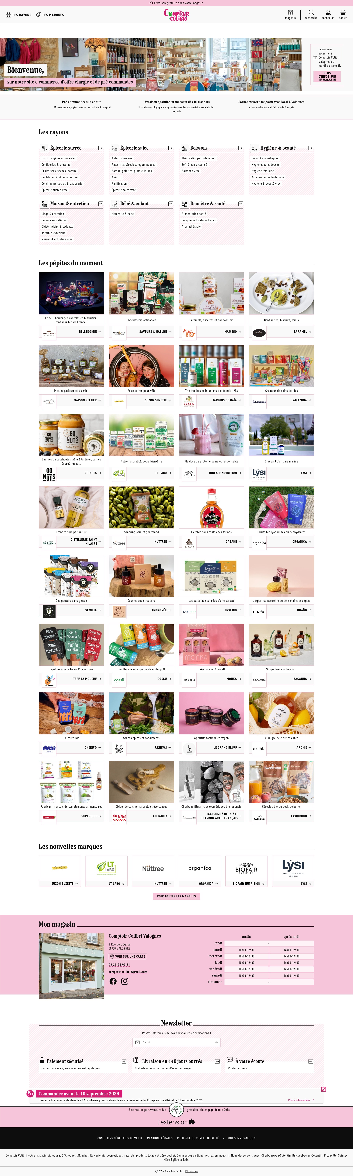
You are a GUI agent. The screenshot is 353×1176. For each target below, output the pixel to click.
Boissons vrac (190, 171)
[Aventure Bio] (176, 1109)
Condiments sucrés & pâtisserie (62, 183)
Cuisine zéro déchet (54, 220)
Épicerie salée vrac (124, 190)
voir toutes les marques (176, 896)
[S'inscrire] (213, 1042)
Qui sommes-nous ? (242, 1138)
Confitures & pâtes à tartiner (60, 177)
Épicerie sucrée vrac (54, 190)
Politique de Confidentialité (198, 1138)
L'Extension (191, 1171)
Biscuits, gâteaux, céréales (59, 158)
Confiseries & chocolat (56, 164)
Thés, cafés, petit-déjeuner (199, 158)
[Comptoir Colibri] (176, 15)
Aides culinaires (122, 158)
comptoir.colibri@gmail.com (128, 972)
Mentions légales (160, 1138)
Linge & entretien (53, 214)
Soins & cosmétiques (265, 158)
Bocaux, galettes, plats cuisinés (132, 171)
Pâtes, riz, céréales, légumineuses (133, 164)
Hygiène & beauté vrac (266, 183)
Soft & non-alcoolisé (194, 164)
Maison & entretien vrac (57, 239)
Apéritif (116, 177)
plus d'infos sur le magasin (327, 76)
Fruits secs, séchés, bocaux (59, 171)
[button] (311, 15)
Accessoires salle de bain (268, 177)
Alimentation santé (194, 214)
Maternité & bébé (123, 214)
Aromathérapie (191, 226)
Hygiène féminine (263, 171)
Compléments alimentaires (199, 220)
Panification (119, 183)
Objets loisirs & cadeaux (57, 226)
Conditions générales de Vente (120, 1138)
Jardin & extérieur (53, 233)
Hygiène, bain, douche (266, 164)
